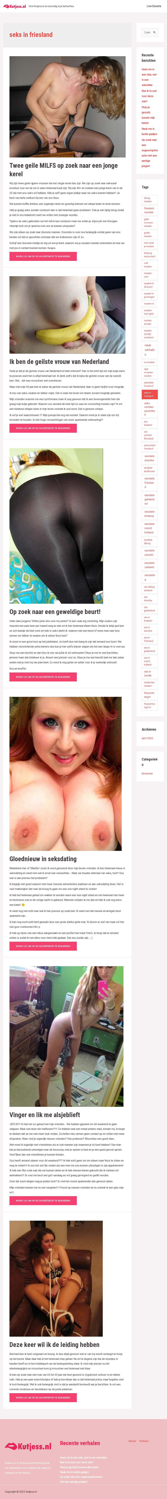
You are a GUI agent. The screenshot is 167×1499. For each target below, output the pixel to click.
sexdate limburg (149, 513)
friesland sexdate (149, 210)
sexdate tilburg (148, 542)
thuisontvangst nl (149, 706)
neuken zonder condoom (149, 334)
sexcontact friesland (149, 447)
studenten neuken (149, 684)
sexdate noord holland (149, 528)
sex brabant (148, 423)
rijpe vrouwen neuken (148, 372)
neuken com (148, 275)
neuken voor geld (148, 312)
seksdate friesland (148, 384)
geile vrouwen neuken (148, 222)
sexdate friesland (149, 483)
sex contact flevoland (148, 435)
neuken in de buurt (149, 285)
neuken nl (149, 303)
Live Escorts (154, 6)
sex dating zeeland (149, 589)
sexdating (149, 577)
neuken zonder (148, 322)
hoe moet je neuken (149, 245)
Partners (144, 1441)
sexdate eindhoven (149, 470)
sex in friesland (148, 639)
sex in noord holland (148, 661)
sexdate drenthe (149, 458)
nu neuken (149, 362)
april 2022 (147, 738)
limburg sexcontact (149, 255)
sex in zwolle (148, 673)
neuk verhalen (149, 349)
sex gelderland (149, 609)
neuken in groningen (149, 295)
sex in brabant (148, 619)
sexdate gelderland (149, 499)
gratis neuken (148, 234)
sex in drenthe (148, 629)
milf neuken (148, 265)
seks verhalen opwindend (149, 409)
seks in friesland (148, 394)
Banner (132, 1441)
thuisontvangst (149, 694)
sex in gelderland (149, 649)
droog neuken (148, 200)
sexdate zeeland (149, 565)
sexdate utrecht (149, 552)
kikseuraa (147, 773)
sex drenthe (148, 599)
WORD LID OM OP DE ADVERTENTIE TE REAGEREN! (43, 256)
